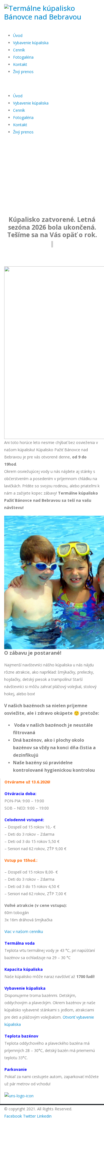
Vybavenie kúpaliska (31, 42)
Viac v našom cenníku (23, 931)
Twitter (29, 1116)
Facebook (13, 1116)
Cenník (19, 50)
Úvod (17, 35)
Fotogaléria (23, 57)
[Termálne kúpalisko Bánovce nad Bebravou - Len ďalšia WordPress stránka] (52, 12)
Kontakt (20, 64)
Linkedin (44, 1116)
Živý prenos (23, 71)
